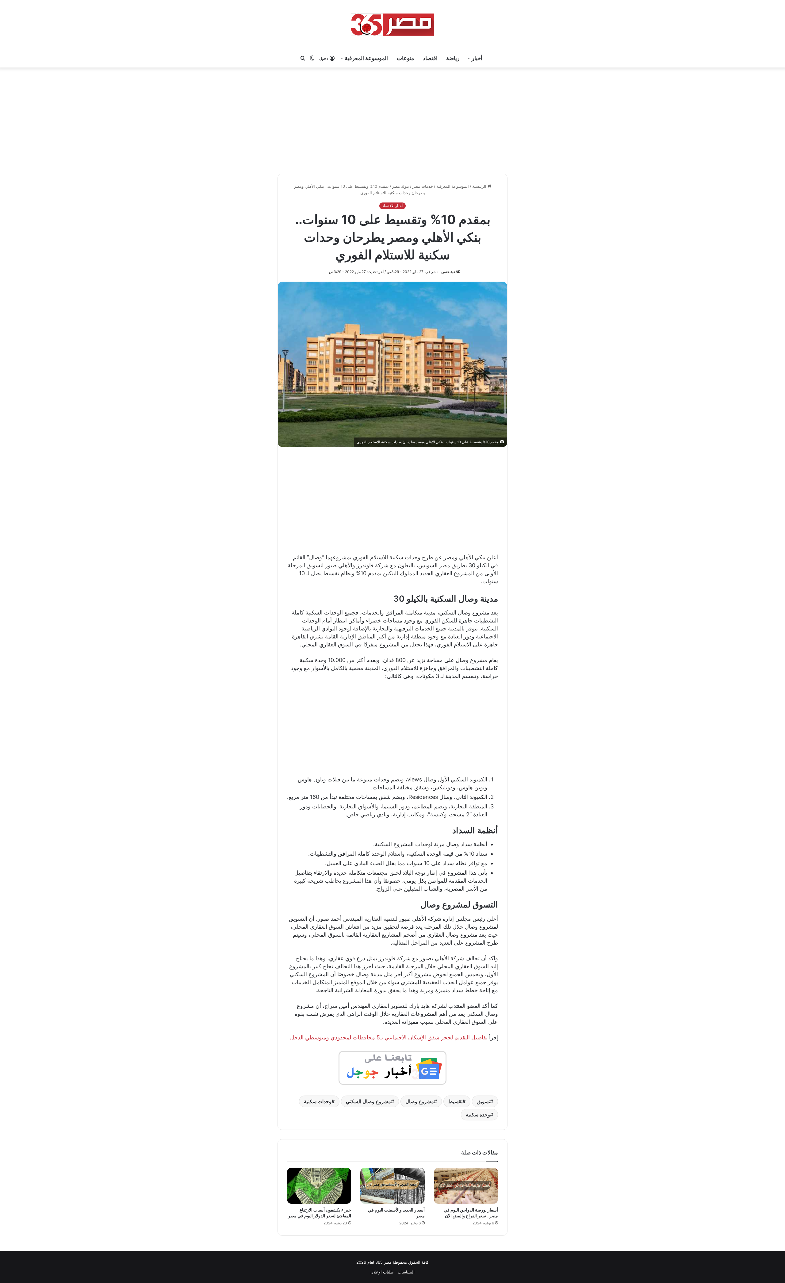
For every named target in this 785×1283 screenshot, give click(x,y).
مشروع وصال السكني (368, 1101)
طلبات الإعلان (381, 1272)
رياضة (453, 58)
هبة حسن (448, 271)
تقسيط (455, 1101)
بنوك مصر (400, 186)
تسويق (483, 1101)
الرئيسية (480, 186)
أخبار (477, 58)
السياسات (406, 1272)
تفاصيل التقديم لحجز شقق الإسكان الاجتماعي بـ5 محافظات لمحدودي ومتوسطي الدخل (389, 1037)
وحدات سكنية (317, 1101)
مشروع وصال (419, 1101)
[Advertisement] (392, 120)
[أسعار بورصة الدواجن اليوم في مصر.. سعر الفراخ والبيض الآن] (466, 1186)
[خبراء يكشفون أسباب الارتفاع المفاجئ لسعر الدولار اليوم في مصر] (319, 1186)
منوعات (405, 58)
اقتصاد (430, 58)
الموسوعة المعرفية (366, 58)
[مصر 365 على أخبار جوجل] (392, 1067)
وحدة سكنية (478, 1115)
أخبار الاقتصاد (392, 205)
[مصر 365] (392, 24)
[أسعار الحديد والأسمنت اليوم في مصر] (392, 1186)
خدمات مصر (422, 186)
